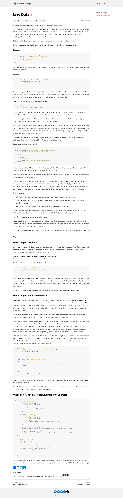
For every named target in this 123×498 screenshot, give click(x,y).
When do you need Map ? (102, 12)
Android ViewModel (20, 484)
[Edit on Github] (31, 15)
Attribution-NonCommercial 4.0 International (43, 476)
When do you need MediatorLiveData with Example (108, 15)
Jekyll (67, 495)
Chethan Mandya (24, 4)
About (104, 3)
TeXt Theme (73, 495)
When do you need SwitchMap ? (103, 14)
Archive (97, 3)
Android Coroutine (83, 484)
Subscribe (18, 472)
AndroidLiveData (41, 21)
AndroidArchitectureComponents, (24, 21)
